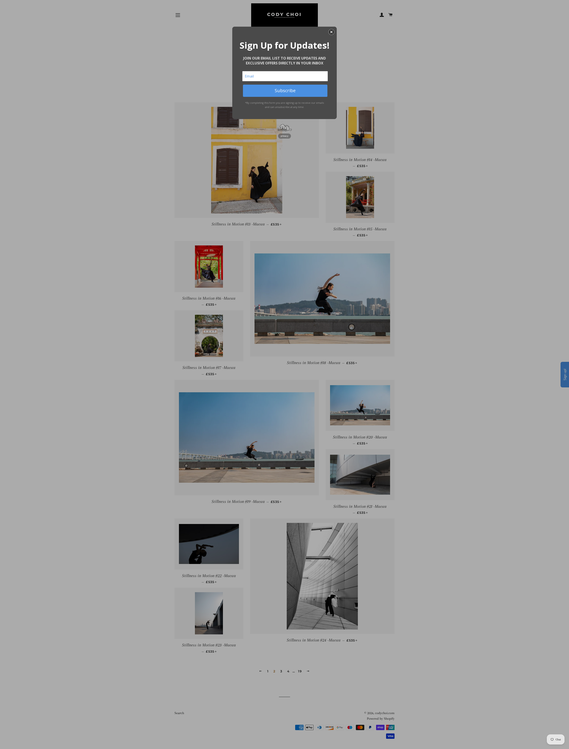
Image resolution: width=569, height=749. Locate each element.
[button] (331, 32)
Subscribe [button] (285, 91)
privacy (284, 135)
